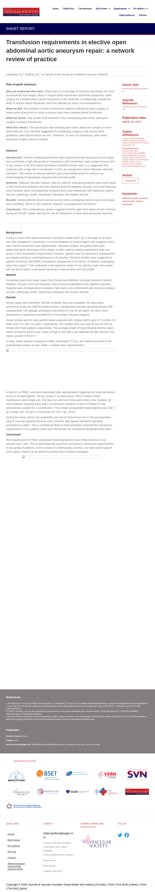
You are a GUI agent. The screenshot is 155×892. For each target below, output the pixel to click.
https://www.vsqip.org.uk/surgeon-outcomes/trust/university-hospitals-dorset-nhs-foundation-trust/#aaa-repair (50, 719)
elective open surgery (132, 201)
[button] (109, 8)
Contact (12, 857)
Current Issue (84, 8)
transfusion (127, 204)
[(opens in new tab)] (16, 775)
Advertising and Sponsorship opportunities (16, 866)
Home (55, 8)
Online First (68, 8)
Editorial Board (127, 15)
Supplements (120, 8)
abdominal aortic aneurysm (135, 198)
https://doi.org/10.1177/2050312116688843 (23, 714)
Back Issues (101, 8)
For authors (139, 8)
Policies (143, 15)
